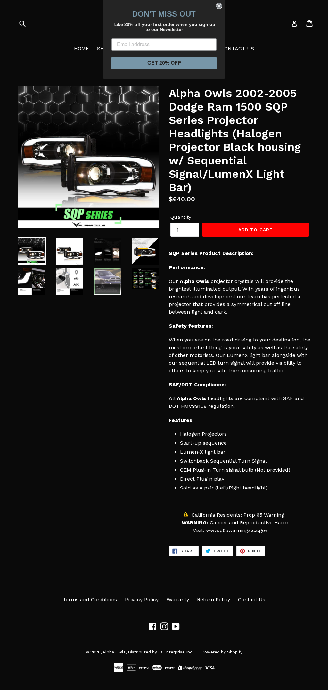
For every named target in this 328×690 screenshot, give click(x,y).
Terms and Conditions (90, 599)
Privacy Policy (142, 599)
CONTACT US (237, 48)
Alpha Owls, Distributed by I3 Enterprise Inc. (147, 652)
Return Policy (213, 599)
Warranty (178, 599)
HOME (81, 48)
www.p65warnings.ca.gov (236, 530)
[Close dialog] (219, 6)
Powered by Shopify (221, 652)
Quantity (180, 217)
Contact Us (251, 599)
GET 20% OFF (164, 63)
